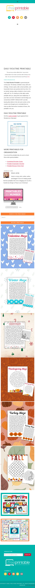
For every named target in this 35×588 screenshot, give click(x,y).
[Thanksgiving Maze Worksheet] (17, 400)
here (28, 76)
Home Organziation (9, 79)
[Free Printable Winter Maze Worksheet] (17, 312)
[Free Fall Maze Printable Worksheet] (17, 489)
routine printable (12, 116)
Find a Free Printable (18, 8)
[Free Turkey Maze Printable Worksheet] (17, 445)
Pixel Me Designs (30, 585)
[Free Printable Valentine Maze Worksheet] (17, 267)
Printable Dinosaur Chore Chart (15, 166)
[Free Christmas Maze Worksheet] (17, 356)
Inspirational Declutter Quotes (15, 161)
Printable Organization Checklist (15, 163)
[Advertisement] (17, 44)
